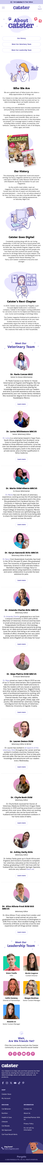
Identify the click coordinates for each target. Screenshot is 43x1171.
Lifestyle (5, 1122)
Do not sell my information (29, 1129)
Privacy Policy (29, 1124)
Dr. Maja (6, 680)
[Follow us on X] (11, 1083)
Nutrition (5, 1113)
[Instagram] (15, 1054)
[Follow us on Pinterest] (23, 1083)
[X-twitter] (19, 1054)
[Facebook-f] (10, 1054)
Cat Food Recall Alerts (9, 1134)
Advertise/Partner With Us (32, 1118)
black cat (30, 869)
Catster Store (6, 1094)
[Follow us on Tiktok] (19, 1083)
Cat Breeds (6, 1126)
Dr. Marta (9, 495)
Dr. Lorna (6, 438)
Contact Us (28, 1109)
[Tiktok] (28, 1054)
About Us (27, 1113)
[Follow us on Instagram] (7, 1083)
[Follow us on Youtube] (15, 1083)
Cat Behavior (6, 1109)
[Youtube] (24, 1054)
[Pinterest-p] (33, 1054)
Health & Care (7, 1117)
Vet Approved (6, 1130)
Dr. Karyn (6, 559)
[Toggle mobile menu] (3, 9)
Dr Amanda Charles (12, 616)
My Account (6, 1098)
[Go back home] (21, 9)
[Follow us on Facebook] (3, 1083)
